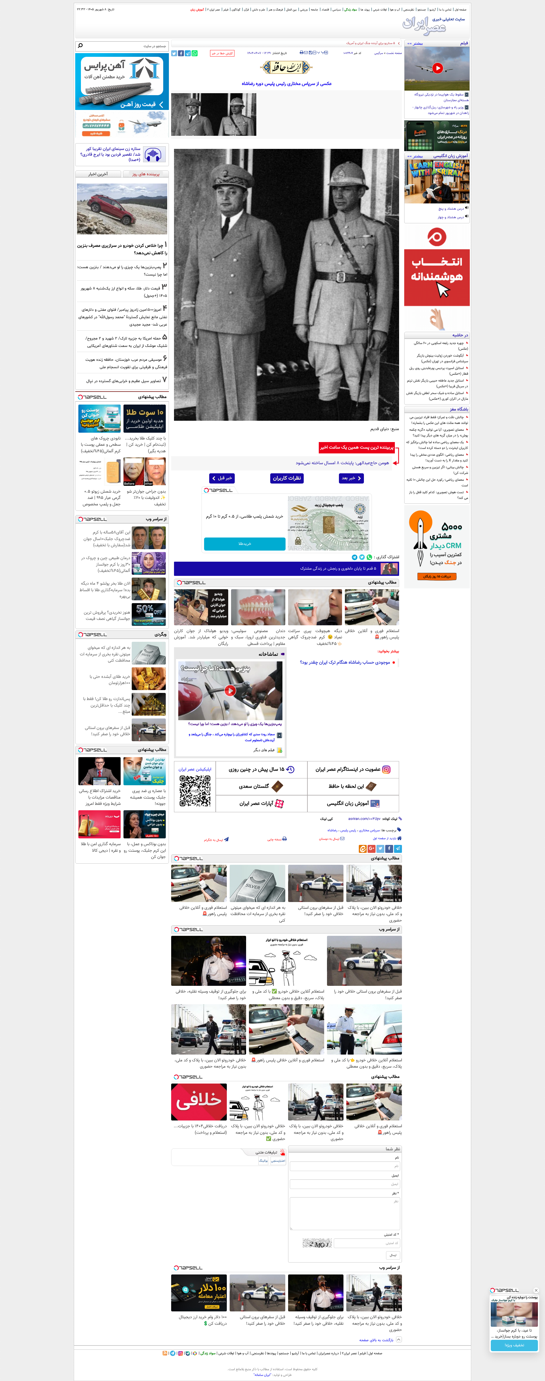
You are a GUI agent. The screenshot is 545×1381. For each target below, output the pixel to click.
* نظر (395, 1193)
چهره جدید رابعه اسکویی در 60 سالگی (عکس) (441, 346)
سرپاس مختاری (369, 830)
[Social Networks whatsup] (369, 557)
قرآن (246, 10)
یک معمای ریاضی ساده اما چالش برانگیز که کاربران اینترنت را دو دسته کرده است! (437, 445)
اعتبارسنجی (278, 1161)
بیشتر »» (415, 43)
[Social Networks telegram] (355, 557)
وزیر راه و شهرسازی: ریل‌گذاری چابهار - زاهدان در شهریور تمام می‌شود (440, 110)
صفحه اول (460, 10)
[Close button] (536, 1290)
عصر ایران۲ (349, 1353)
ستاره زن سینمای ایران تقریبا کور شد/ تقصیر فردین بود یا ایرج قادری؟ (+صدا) (110, 154)
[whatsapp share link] (195, 53)
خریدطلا (244, 544)
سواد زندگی (350, 10)
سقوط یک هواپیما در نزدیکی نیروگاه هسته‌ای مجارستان (441, 97)
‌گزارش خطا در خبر (222, 53)
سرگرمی (378, 53)
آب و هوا (395, 10)
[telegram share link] (188, 53)
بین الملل (291, 10)
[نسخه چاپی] (301, 52)
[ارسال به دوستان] (306, 52)
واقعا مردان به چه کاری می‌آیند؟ (375, 43)
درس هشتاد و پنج (452, 209)
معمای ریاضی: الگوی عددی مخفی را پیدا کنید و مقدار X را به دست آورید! (439, 457)
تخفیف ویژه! (514, 1345)
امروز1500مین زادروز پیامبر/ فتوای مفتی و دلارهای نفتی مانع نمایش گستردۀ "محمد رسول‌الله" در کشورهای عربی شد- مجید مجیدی (122, 317)
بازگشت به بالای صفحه (377, 1340)
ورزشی (303, 10)
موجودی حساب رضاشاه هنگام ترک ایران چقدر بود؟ (345, 662)
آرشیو (432, 10)
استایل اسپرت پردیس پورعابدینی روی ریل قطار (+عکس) (438, 371)
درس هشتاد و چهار (451, 217)
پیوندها (271, 1353)
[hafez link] (286, 67)
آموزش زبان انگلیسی (348, 804)
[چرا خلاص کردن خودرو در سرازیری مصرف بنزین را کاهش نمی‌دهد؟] (122, 209)
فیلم (225, 10)
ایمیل (395, 1175)
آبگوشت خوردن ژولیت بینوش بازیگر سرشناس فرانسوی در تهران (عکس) (442, 358)
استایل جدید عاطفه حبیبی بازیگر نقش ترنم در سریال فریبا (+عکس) (437, 383)
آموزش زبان (197, 10)
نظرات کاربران (287, 478)
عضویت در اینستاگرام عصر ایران (348, 770)
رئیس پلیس (348, 830)
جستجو (422, 10)
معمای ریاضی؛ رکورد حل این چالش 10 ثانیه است (437, 482)
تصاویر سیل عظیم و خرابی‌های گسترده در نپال (123, 381)
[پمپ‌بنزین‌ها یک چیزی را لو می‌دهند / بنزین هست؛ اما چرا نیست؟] (230, 690)
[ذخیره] (310, 53)
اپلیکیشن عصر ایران (195, 769)
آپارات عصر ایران (256, 804)
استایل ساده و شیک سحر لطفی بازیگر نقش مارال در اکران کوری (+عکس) (437, 396)
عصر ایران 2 (213, 10)
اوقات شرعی (380, 10)
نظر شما (393, 1149)
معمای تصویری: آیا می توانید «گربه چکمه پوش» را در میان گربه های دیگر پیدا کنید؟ (438, 432)
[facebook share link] (181, 53)
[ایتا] (363, 849)
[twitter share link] (174, 53)
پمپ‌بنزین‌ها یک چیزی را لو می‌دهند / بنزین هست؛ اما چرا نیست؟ (235, 724)
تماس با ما (445, 10)
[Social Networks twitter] (362, 557)
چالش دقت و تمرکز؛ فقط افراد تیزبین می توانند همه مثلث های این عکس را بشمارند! (439, 420)
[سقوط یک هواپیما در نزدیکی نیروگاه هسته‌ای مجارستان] (436, 69)
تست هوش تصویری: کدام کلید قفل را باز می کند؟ (438, 495)
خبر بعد (348, 478)
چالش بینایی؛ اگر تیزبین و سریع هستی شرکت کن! (440, 470)
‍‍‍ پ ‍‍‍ (321, 52)
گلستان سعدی (254, 787)
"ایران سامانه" (262, 1375)
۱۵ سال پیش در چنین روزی (256, 770)
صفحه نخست (394, 53)
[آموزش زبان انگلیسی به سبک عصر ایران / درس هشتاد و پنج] (436, 181)
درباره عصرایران (328, 1353)
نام (397, 1157)
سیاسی (336, 10)
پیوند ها (365, 10)
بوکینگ (263, 1161)
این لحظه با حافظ (346, 787)
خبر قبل (225, 478)
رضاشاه (333, 830)
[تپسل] (206, 490)
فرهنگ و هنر (276, 10)
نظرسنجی (408, 10)
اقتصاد (325, 10)
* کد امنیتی (391, 1234)
